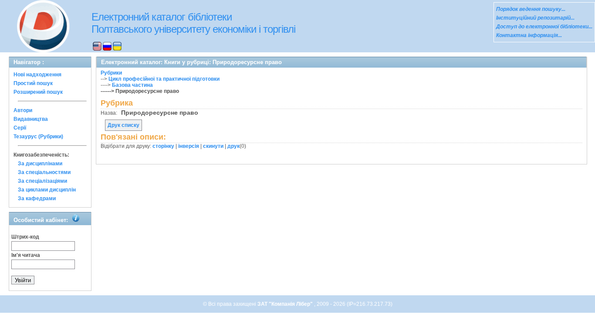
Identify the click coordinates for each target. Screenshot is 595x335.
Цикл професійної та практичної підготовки (164, 79)
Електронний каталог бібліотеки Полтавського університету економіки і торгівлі (193, 23)
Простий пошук (33, 83)
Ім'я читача (25, 255)
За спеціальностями (44, 172)
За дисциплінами (40, 164)
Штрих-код (25, 237)
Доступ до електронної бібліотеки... (544, 27)
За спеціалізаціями (42, 181)
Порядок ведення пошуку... (530, 9)
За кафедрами (37, 198)
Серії (20, 128)
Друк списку (123, 125)
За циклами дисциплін (47, 190)
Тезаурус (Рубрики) (38, 136)
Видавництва (31, 119)
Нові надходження (37, 75)
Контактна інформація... (529, 35)
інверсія (188, 146)
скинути (213, 146)
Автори (23, 110)
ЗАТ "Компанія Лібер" (285, 304)
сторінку (163, 146)
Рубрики (111, 73)
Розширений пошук (38, 92)
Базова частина (132, 85)
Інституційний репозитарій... (535, 18)
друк (233, 146)
